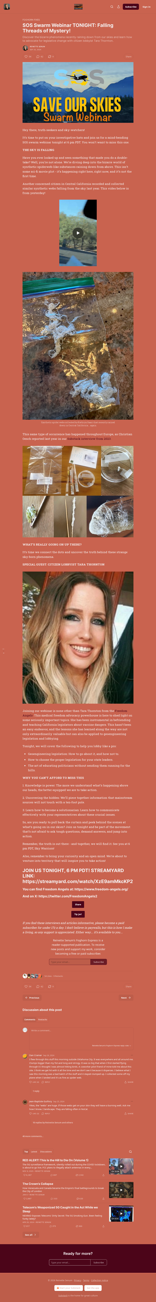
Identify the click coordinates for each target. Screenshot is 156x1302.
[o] (78, 233)
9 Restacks (58, 976)
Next (124, 997)
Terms (86, 1280)
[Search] (112, 7)
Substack (62, 1295)
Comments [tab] (29, 1019)
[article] (78, 1167)
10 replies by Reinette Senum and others (53, 1122)
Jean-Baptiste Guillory (40, 1101)
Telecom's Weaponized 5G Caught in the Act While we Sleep (60, 1209)
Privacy (77, 1280)
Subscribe (130, 6)
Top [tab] (26, 1151)
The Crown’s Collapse (38, 1184)
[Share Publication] (118, 7)
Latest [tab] (34, 1151)
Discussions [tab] (46, 1151)
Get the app (93, 1287)
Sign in (147, 6)
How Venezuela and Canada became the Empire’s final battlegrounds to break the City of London (63, 1189)
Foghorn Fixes (31, 19)
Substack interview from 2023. (89, 439)
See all (28, 1234)
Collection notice (99, 1280)
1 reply (36, 1091)
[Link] (18, 875)
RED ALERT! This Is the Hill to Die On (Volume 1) (56, 1160)
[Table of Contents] (3, 651)
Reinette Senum (37, 47)
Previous (34, 997)
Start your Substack (70, 1287)
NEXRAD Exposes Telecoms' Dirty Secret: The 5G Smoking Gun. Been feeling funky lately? (62, 1217)
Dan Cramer (35, 1055)
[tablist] (36, 1020)
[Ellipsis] (131, 1055)
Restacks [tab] (42, 1019)
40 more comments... (33, 1136)
